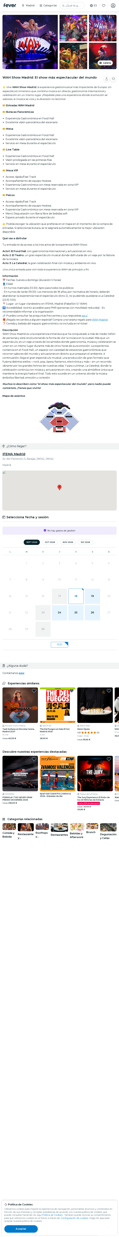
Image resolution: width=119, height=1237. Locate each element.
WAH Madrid (100, 319)
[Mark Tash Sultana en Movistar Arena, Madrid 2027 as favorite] (34, 691)
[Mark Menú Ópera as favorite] (109, 691)
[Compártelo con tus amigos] (107, 79)
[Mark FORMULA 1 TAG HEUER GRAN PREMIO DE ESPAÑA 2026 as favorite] (34, 759)
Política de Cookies (52, 1215)
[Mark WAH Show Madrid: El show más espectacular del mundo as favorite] (113, 79)
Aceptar (21, 1228)
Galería (107, 63)
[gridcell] (76, 596)
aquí (85, 315)
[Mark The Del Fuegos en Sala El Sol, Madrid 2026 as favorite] (72, 691)
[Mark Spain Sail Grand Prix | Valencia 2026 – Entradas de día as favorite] (72, 759)
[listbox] (59, 644)
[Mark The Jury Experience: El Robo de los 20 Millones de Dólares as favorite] (109, 759)
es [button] (95, 5)
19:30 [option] (59, 644)
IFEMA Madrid (13, 454)
